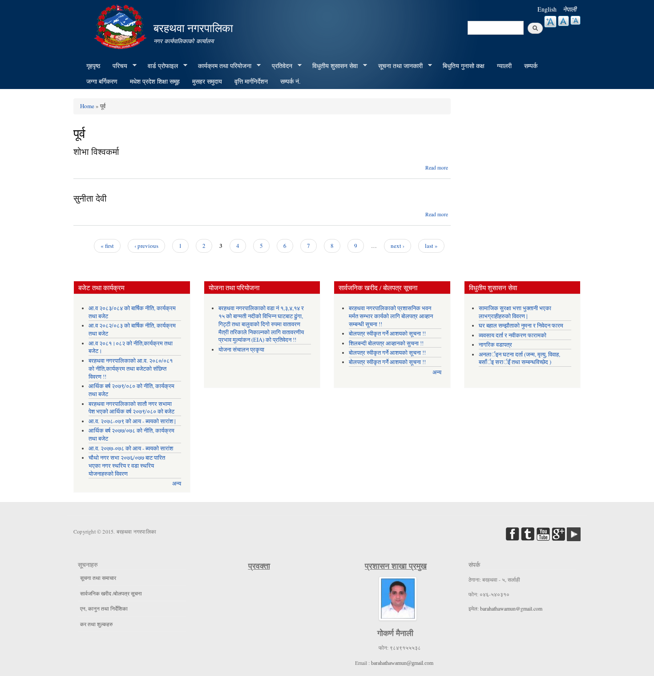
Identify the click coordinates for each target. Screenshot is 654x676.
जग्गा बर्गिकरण (101, 81)
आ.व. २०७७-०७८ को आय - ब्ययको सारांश (131, 448)
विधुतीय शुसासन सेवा (332, 65)
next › (397, 246)
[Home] (121, 25)
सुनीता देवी (90, 198)
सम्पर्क (530, 65)
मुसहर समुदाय (207, 81)
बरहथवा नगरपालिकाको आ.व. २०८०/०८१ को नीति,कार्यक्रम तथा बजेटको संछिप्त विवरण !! (131, 369)
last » (431, 246)
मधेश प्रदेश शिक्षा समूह (155, 81)
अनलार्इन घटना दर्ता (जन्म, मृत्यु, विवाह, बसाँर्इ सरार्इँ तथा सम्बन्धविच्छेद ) (519, 358)
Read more (436, 167)
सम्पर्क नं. (290, 81)
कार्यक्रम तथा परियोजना (221, 65)
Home (87, 106)
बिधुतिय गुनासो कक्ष (463, 65)
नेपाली (569, 9)
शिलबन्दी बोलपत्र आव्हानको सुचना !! (386, 343)
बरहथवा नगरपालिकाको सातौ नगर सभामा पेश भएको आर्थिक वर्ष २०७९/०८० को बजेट (131, 408)
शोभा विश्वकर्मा (96, 152)
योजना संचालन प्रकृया (241, 349)
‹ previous (146, 246)
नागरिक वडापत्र (495, 344)
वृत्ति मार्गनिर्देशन (251, 81)
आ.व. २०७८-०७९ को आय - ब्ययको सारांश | (132, 421)
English (547, 9)
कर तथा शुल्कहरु (96, 623)
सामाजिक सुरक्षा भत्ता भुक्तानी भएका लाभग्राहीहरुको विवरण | (515, 312)
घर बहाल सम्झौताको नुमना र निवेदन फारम (521, 325)
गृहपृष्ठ (93, 65)
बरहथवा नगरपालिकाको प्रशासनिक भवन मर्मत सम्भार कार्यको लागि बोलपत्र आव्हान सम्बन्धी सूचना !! (391, 316)
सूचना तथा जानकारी (397, 65)
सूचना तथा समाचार (98, 577)
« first (107, 246)
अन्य (176, 483)
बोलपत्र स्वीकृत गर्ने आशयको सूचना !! (387, 333)
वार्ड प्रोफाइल (159, 65)
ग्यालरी (504, 65)
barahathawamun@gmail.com (402, 663)
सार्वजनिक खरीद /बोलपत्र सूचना (111, 593)
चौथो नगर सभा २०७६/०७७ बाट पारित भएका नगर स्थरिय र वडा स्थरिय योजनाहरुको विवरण (127, 466)
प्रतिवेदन (279, 65)
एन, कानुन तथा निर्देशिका (104, 608)
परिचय (116, 65)
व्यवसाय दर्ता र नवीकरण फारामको (512, 335)
